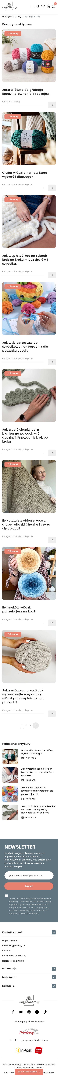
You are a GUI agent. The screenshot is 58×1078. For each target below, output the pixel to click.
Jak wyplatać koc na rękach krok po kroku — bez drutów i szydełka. (25, 259)
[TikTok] (45, 1011)
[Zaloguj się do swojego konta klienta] (48, 6)
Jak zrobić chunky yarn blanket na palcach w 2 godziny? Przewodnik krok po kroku (38, 809)
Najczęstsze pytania (13, 961)
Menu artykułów (29, 1072)
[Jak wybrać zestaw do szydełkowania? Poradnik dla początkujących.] (10, 794)
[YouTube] (20, 1011)
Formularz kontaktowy (14, 956)
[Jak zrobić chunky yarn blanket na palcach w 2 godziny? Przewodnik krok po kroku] (10, 813)
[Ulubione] (43, 6)
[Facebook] (12, 1011)
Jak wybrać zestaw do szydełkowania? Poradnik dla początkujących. (25, 346)
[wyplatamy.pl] (9, 6)
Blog (19, 16)
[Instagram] (37, 1011)
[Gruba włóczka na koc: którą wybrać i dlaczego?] (10, 757)
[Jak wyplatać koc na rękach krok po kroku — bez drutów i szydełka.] (10, 775)
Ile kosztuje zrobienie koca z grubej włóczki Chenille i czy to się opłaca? (26, 524)
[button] (38, 6)
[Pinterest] (29, 1011)
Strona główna (8, 16)
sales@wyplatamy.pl (13, 946)
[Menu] (32, 6)
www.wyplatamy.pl (21, 1065)
